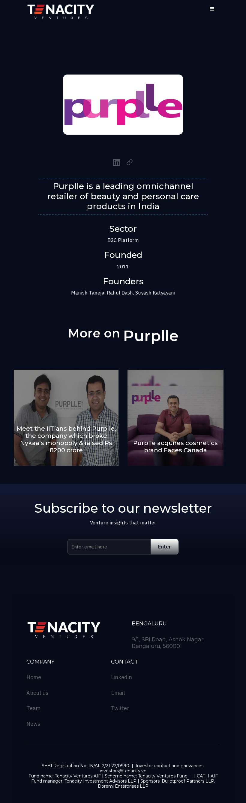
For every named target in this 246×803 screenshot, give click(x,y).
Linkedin (121, 677)
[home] (60, 12)
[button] (212, 9)
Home (33, 677)
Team (33, 708)
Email (118, 693)
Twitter (120, 708)
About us (37, 693)
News (33, 724)
